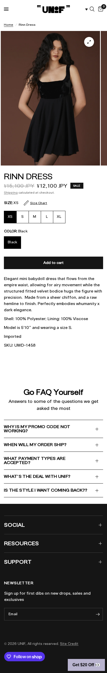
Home (8, 25)
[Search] (92, 9)
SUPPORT (18, 562)
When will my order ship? (35, 444)
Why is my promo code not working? (37, 428)
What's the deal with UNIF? (37, 476)
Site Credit (69, 644)
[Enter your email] (97, 614)
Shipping (11, 192)
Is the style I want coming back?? (46, 490)
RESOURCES (21, 543)
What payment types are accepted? (34, 460)
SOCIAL (14, 525)
